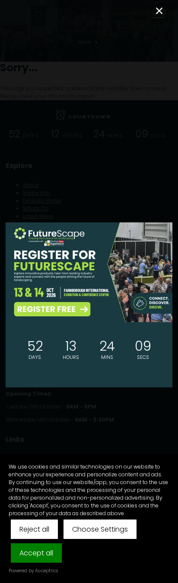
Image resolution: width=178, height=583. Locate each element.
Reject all (34, 529)
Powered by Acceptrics (33, 570)
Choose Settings (100, 529)
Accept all (36, 553)
